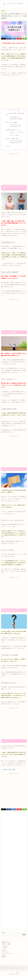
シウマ (4, 948)
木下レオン (5, 952)
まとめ (8, 146)
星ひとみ (4, 950)
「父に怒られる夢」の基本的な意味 (15, 114)
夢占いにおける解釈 (11, 122)
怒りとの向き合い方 (15, 124)
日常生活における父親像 (16, 140)
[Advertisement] (14, 93)
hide (18, 110)
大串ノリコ (5, 945)
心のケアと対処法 (15, 135)
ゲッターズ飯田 (6, 944)
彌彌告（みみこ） (7, 942)
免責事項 (17, 972)
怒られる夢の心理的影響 (16, 118)
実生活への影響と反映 (12, 138)
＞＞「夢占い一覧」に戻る (8, 769)
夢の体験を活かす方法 (16, 142)
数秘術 (4, 956)
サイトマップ (11, 972)
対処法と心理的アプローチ (13, 129)
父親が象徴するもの (15, 117)
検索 (3, 932)
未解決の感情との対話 (16, 126)
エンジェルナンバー (7, 953)
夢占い (4, 955)
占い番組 (4, 947)
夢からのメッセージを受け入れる (17, 133)
